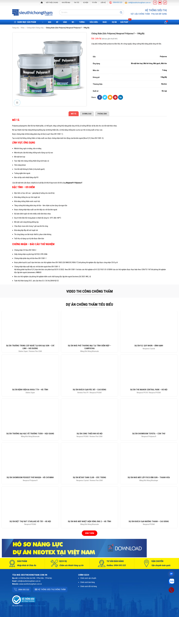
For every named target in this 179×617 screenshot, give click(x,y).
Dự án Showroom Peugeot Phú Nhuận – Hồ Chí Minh (30, 477)
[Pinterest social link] (115, 97)
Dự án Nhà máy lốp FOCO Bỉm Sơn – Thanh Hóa (149, 477)
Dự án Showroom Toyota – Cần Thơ (148, 433)
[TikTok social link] (165, 2)
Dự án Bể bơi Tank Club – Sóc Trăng (89, 477)
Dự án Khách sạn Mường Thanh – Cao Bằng (149, 521)
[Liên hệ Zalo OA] (171, 581)
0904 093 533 (117, 2)
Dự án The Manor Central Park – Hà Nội (148, 389)
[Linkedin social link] (120, 97)
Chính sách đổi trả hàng (88, 586)
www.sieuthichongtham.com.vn (30, 584)
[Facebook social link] (155, 2)
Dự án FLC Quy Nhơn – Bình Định (149, 345)
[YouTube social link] (160, 2)
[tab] (74, 113)
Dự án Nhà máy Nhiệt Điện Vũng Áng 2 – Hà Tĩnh (89, 521)
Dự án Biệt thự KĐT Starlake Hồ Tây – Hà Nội (30, 521)
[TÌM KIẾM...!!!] (121, 12)
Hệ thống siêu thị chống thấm (52, 589)
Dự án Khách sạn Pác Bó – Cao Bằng (89, 389)
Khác (23, 28)
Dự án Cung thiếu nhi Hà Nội (89, 433)
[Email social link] (110, 97)
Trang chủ (15, 28)
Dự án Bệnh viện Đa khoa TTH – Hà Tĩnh (30, 389)
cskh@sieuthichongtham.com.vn (139, 3)
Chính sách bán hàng (87, 582)
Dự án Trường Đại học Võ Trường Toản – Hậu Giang (30, 433)
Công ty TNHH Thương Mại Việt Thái (34, 606)
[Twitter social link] (104, 97)
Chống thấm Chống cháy (35, 28)
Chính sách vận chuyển (88, 578)
